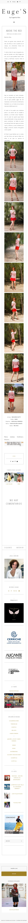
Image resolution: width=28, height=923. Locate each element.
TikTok (13, 1)
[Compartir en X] (13, 461)
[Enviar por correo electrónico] (17, 461)
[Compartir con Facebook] (11, 461)
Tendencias (14, 724)
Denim (14, 745)
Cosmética (14, 757)
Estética (13, 761)
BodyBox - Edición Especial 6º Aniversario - (17, 777)
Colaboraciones (14, 720)
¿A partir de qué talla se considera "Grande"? (17, 786)
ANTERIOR (20, 548)
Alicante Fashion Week (14, 754)
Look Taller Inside (17, 793)
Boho (13, 748)
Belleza (14, 730)
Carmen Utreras (14, 690)
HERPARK (25, 920)
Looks (14, 456)
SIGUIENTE (8, 548)
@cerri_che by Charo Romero (14, 739)
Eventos (14, 727)
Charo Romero (14, 733)
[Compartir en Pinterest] (15, 461)
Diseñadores (14, 751)
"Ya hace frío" (17, 802)
